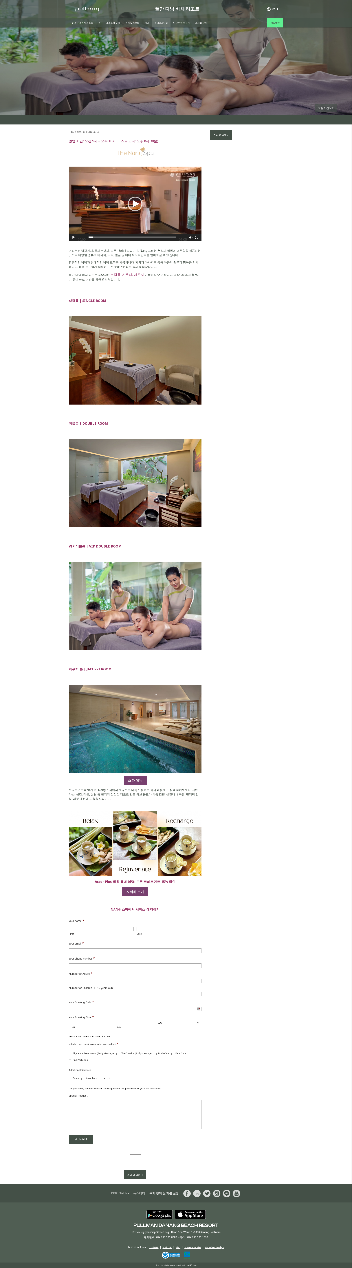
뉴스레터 (139, 1193)
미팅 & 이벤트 (132, 23)
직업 (178, 1247)
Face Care (180, 1053)
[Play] (73, 237)
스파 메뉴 (135, 780)
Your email (76, 943)
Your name (76, 920)
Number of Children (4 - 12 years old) (91, 988)
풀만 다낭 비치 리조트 (82, 23)
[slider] (132, 237)
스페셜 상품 (201, 23)
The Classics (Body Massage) (136, 1053)
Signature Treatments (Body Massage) (93, 1053)
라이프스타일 (161, 23)
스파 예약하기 (135, 1174)
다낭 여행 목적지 (181, 23)
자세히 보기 (135, 891)
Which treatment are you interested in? (93, 1044)
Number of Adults (81, 973)
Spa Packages (80, 1060)
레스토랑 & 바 (113, 23)
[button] (135, 204)
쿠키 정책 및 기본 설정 (164, 1193)
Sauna (76, 1078)
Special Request (78, 1095)
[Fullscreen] (197, 237)
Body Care (163, 1053)
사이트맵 (153, 1247)
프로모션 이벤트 (192, 1247)
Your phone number (82, 958)
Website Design (214, 1247)
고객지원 (167, 1247)
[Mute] (191, 237)
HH (73, 1027)
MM (119, 1027)
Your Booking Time (81, 1017)
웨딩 (147, 23)
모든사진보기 (326, 108)
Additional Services (80, 1070)
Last (139, 933)
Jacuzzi (106, 1078)
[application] (135, 204)
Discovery (120, 1193)
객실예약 (275, 23)
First (71, 933)
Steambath (91, 1078)
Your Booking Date (81, 1002)
